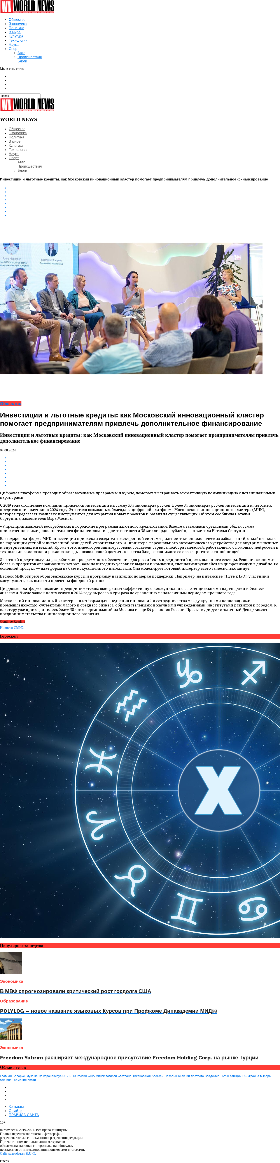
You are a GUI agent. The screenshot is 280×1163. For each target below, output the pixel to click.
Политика (16, 28)
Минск (100, 1076)
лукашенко (34, 1076)
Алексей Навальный (166, 1076)
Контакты (16, 1107)
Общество (17, 20)
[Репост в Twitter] (144, 200)
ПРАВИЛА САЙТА (24, 1115)
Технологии (18, 40)
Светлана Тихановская (134, 1076)
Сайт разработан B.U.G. (18, 1153)
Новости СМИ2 (12, 627)
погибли (111, 1076)
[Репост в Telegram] (144, 204)
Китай (32, 1080)
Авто (21, 53)
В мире (15, 32)
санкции (236, 1076)
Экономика (18, 24)
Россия (82, 1076)
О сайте (15, 1111)
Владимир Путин (217, 1076)
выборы (265, 1076)
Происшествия (30, 57)
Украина (253, 1076)
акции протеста (193, 1076)
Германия (19, 1080)
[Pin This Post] (144, 212)
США (91, 1076)
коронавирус (52, 1076)
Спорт (14, 49)
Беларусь (19, 1076)
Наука (14, 44)
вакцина (6, 1080)
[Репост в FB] (144, 196)
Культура (16, 36)
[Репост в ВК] (144, 188)
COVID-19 (69, 1076)
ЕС (244, 1076)
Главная (6, 1076)
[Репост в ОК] (144, 192)
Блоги (22, 61)
